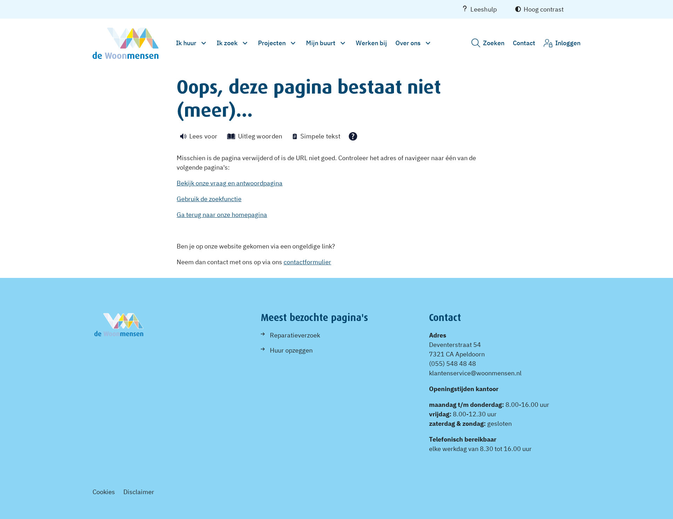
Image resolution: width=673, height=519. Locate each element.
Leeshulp (483, 9)
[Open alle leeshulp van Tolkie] (353, 136)
